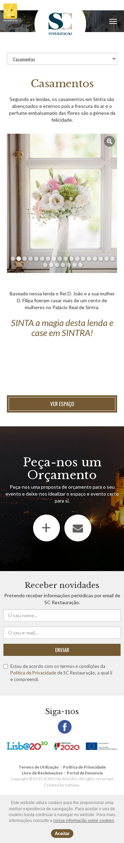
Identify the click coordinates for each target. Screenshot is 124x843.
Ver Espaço (62, 403)
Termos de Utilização (39, 767)
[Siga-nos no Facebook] (65, 727)
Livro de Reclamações (42, 772)
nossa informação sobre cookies (83, 820)
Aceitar (62, 833)
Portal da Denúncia (85, 772)
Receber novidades (62, 585)
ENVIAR (62, 649)
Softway (72, 785)
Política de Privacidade (33, 673)
